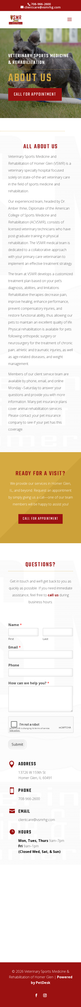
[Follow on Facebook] (36, 995)
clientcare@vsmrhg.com (36, 819)
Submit (17, 744)
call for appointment (35, 94)
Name (15, 625)
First (11, 639)
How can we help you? (28, 683)
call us (53, 595)
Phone (13, 665)
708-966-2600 (41, 4)
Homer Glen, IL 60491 (35, 777)
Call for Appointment (40, 519)
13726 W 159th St (32, 772)
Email (14, 647)
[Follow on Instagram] (44, 995)
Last (45, 639)
